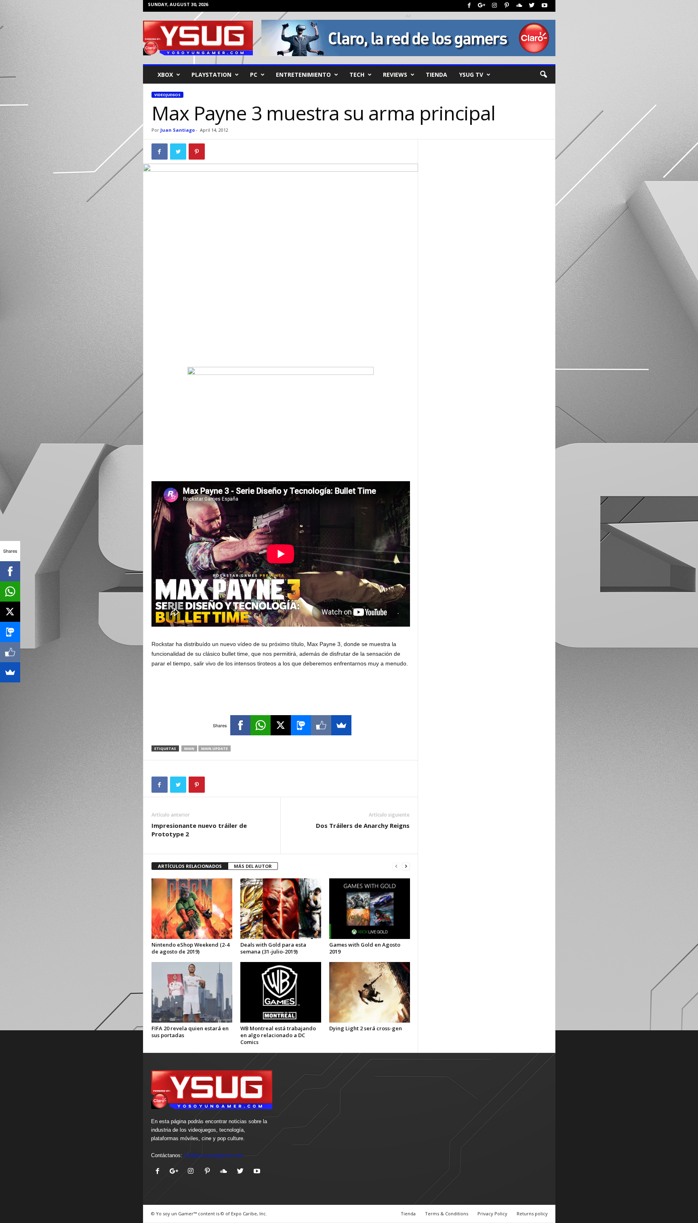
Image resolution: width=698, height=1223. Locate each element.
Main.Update (214, 748)
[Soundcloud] (519, 6)
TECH (356, 74)
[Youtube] (544, 6)
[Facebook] (469, 6)
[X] (281, 725)
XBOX (165, 74)
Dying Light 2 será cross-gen (365, 1028)
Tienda (436, 74)
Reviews (395, 74)
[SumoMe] (341, 725)
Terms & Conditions (446, 1213)
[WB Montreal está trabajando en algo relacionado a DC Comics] (280, 992)
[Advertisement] (280, 346)
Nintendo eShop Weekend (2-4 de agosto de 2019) (190, 948)
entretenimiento (303, 74)
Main (189, 748)
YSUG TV (471, 74)
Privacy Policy (492, 1213)
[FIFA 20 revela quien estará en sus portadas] (191, 992)
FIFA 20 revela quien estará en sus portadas (190, 1032)
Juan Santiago (177, 130)
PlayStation (211, 74)
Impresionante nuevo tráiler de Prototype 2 (199, 829)
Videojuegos (167, 94)
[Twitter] (532, 6)
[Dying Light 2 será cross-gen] (369, 992)
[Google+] (482, 6)
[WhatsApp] (260, 725)
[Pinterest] (507, 6)
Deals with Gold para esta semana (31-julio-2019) (273, 948)
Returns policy (532, 1213)
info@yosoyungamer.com (213, 1155)
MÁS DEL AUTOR (253, 866)
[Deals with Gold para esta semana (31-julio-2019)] (280, 908)
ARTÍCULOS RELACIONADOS (190, 866)
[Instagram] (494, 6)
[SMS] (301, 725)
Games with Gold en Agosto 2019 (364, 948)
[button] (543, 75)
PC (253, 74)
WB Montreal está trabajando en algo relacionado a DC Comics (278, 1035)
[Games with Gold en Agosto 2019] (369, 908)
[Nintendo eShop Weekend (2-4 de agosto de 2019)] (191, 908)
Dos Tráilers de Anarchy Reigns (363, 825)
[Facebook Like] (321, 725)
